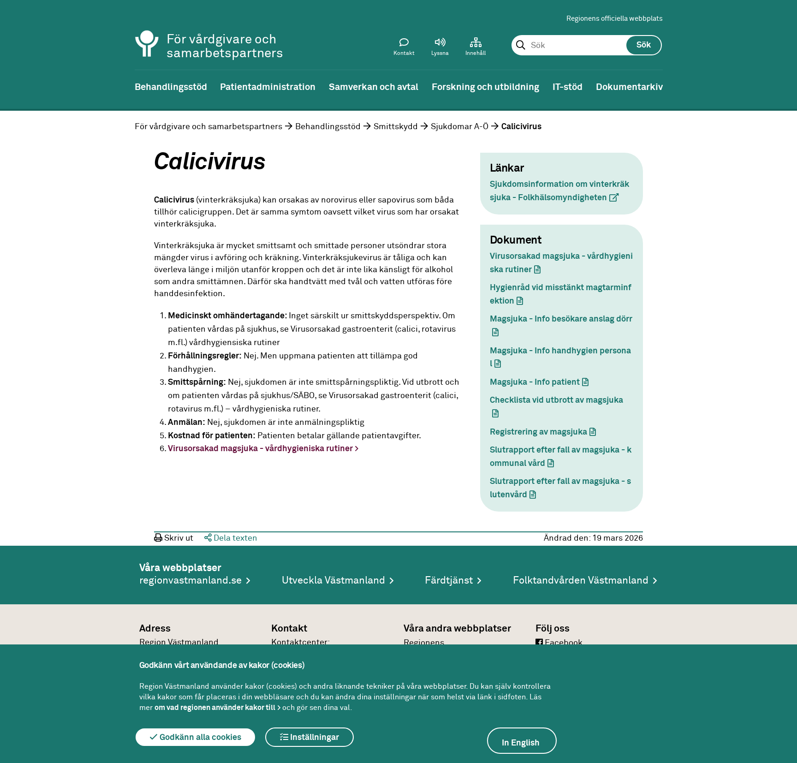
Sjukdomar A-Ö (459, 127)
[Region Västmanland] (147, 31)
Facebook (563, 643)
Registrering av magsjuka (547, 432)
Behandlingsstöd (328, 127)
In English (521, 743)
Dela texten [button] (234, 538)
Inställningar (313, 737)
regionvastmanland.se (190, 581)
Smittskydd (396, 127)
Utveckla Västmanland (333, 581)
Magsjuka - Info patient (543, 382)
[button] (440, 48)
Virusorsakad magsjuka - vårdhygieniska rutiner (260, 449)
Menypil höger (783, 86)
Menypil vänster (14, 86)
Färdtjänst (449, 581)
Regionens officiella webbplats (614, 18)
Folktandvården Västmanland (580, 581)
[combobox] (586, 46)
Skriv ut (177, 538)
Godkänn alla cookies (199, 737)
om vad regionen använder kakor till (215, 707)
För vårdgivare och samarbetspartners (208, 127)
